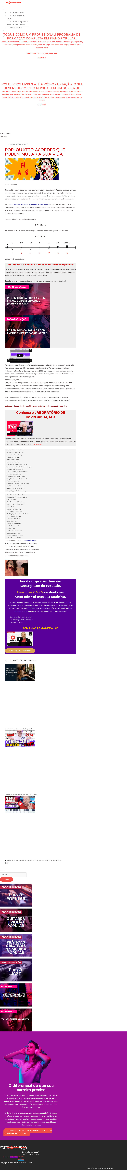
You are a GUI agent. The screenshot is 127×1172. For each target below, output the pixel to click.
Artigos (12, 144)
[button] (45, 9)
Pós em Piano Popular (17, 13)
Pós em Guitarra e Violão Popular (16, 17)
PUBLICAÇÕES (10, 31)
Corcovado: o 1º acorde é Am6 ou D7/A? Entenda (21, 795)
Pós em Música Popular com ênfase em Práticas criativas (17, 23)
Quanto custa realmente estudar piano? (18, 729)
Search (2, 871)
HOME (8, 7)
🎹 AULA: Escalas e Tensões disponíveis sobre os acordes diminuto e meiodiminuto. (33, 861)
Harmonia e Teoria (22, 144)
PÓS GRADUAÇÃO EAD (13, 10)
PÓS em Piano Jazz (16, 28)
